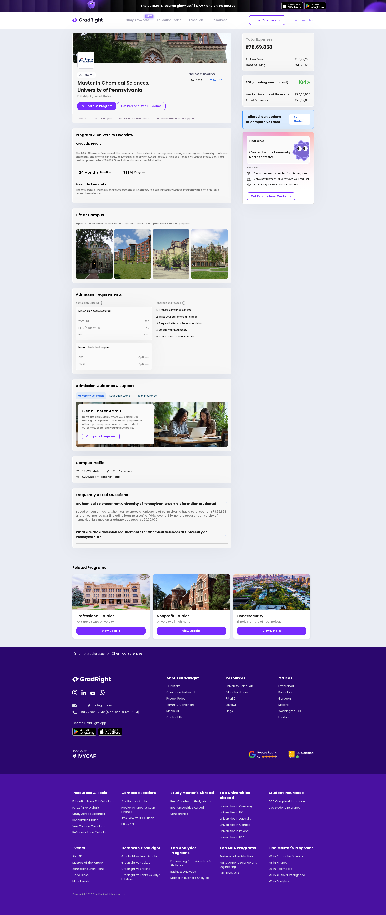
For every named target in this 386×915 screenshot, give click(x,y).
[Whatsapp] (103, 692)
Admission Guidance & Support (175, 118)
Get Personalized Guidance (141, 106)
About (82, 118)
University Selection (91, 395)
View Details (111, 631)
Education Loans (169, 20)
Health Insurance (146, 395)
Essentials (196, 20)
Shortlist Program (99, 106)
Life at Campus (102, 118)
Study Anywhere (137, 20)
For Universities (303, 20)
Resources (219, 20)
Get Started (298, 119)
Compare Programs (101, 436)
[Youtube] (93, 692)
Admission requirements (133, 118)
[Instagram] (75, 692)
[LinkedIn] (84, 692)
